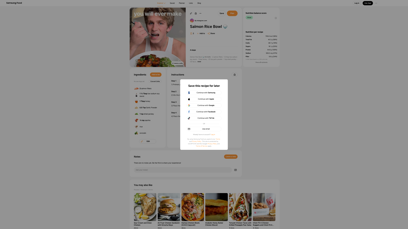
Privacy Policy (196, 141)
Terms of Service (201, 146)
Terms (218, 139)
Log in (213, 134)
